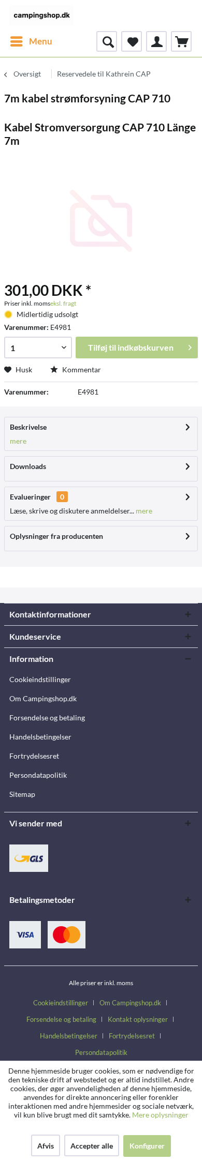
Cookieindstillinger (40, 679)
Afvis (45, 1145)
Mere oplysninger (160, 1114)
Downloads (28, 466)
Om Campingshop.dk (43, 698)
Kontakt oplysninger (138, 1019)
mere (18, 440)
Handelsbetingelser (40, 736)
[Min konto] (156, 41)
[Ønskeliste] (131, 41)
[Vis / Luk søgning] (106, 41)
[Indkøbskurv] (181, 41)
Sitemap (22, 794)
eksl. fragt (63, 303)
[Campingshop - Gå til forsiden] (41, 15)
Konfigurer (147, 1145)
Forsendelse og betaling (47, 717)
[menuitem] (30, 41)
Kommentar (81, 369)
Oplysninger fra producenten (56, 536)
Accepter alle (91, 1145)
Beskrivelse (28, 426)
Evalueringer (30, 496)
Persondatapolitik (38, 775)
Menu (40, 41)
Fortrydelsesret (34, 755)
